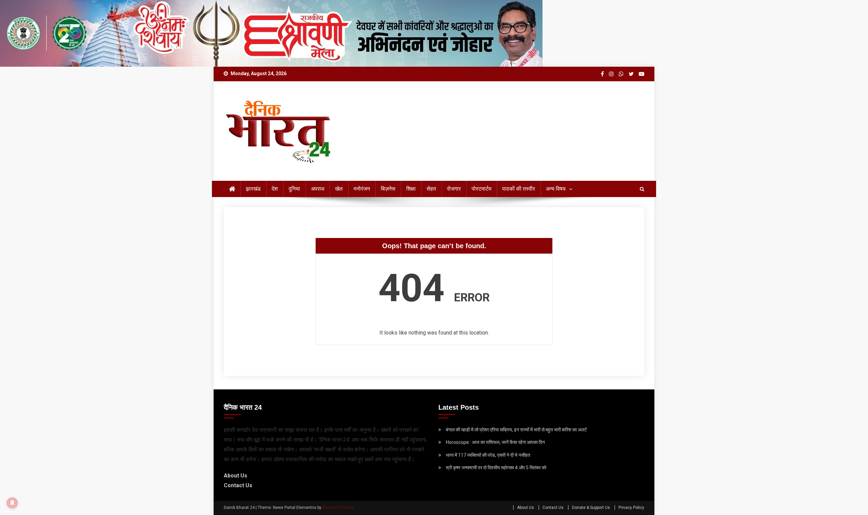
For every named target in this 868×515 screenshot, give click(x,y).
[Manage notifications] (12, 502)
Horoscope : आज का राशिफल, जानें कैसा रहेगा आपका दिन (495, 442)
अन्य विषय (556, 189)
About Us (235, 475)
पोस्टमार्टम (481, 189)
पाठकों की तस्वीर (518, 189)
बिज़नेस (388, 189)
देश (275, 189)
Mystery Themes (338, 507)
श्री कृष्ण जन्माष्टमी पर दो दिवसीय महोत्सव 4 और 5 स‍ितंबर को (496, 467)
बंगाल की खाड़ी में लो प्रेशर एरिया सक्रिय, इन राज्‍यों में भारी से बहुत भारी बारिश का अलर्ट (516, 429)
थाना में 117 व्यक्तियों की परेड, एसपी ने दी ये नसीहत (488, 455)
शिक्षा (411, 189)
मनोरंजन (362, 189)
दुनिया (294, 189)
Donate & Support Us (591, 507)
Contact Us (238, 485)
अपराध (317, 189)
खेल (339, 189)
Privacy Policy (631, 507)
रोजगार (454, 189)
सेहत (431, 189)
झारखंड (253, 189)
